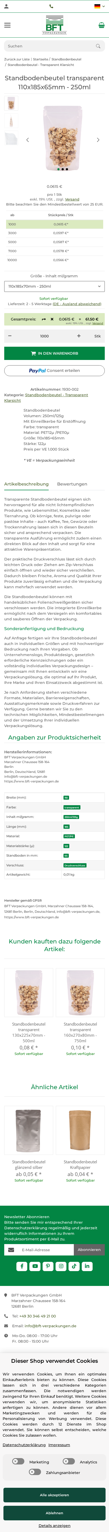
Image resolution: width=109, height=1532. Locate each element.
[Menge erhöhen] (78, 336)
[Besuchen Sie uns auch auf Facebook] (21, 1266)
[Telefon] (51, 6)
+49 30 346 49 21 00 (37, 1316)
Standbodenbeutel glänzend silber (29, 1164)
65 (66, 855)
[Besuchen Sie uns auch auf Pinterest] (48, 1266)
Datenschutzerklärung (25, 1228)
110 (66, 797)
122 (66, 846)
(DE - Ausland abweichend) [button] (77, 304)
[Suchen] (100, 46)
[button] (99, 6)
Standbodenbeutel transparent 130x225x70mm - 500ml (29, 1032)
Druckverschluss (75, 865)
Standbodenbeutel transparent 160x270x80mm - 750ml (80, 1032)
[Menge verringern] (9, 336)
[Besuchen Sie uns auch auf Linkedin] (87, 1266)
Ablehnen (54, 1513)
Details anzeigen (55, 1525)
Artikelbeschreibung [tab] (26, 484)
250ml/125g (71, 817)
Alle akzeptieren (54, 1495)
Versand (72, 199)
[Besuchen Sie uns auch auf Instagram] (61, 1266)
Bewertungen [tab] (72, 484)
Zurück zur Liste (17, 59)
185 (66, 826)
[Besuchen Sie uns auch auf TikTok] (74, 1266)
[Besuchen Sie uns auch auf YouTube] (34, 1266)
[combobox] (54, 286)
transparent (72, 807)
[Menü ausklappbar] (7, 25)
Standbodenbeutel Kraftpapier (80, 1164)
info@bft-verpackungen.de (50, 1326)
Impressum (59, 1444)
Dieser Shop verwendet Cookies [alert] (54, 1361)
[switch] (18, 1461)
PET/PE (69, 836)
